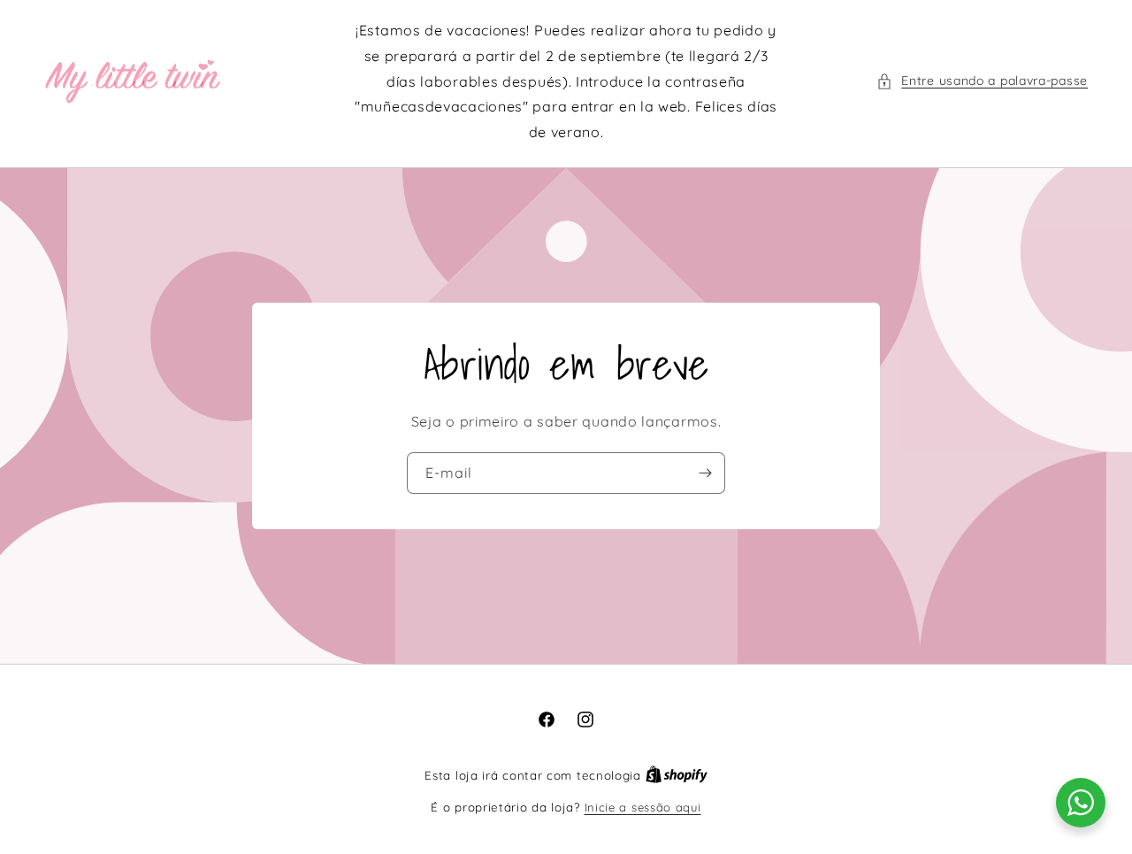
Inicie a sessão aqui (643, 807)
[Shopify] (677, 775)
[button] (982, 81)
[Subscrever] (704, 473)
